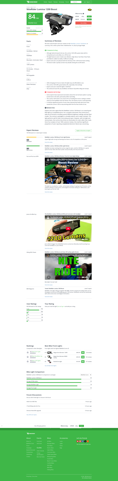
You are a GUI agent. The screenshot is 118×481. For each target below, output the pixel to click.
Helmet (35, 51)
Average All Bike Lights (32, 381)
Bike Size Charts (78, 27)
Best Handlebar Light (37, 356)
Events (45, 2)
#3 (68, 361)
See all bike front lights (50, 365)
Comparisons (29, 452)
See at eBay (84, 23)
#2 (68, 357)
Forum (67, 2)
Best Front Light (36, 351)
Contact (28, 456)
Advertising (29, 454)
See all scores (39, 28)
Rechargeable (30, 75)
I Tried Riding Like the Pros (33, 406)
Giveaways (61, 2)
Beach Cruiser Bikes (52, 461)
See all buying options (40, 426)
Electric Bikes (50, 448)
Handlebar (30, 51)
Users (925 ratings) (31, 30)
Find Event (39, 441)
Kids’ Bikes (49, 465)
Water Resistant (31, 84)
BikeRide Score (30, 443)
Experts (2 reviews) (31, 33)
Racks (61, 445)
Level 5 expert (88, 137)
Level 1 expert (88, 156)
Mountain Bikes (51, 443)
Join (85, 2)
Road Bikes (50, 445)
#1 (68, 352)
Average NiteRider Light (33, 384)
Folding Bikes (50, 469)
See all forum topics (32, 414)
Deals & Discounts (30, 450)
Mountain (29, 60)
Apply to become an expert (83, 130)
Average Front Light (32, 388)
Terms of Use (34, 476)
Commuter (36, 60)
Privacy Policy (28, 476)
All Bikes (49, 441)
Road (41, 60)
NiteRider (29, 55)
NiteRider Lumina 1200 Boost (78, 43)
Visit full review (48, 142)
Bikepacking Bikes (51, 456)
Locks (61, 441)
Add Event (39, 443)
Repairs (50, 2)
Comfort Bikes (50, 463)
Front (34, 7)
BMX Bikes (49, 467)
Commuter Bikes (51, 452)
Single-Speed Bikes (51, 454)
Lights (31, 7)
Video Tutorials (40, 451)
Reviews (56, 2)
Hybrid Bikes (50, 450)
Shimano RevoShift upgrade (34, 410)
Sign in (88, 2)
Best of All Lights (36, 360)
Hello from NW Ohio (32, 401)
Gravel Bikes (50, 458)
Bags (61, 448)
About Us (28, 441)
